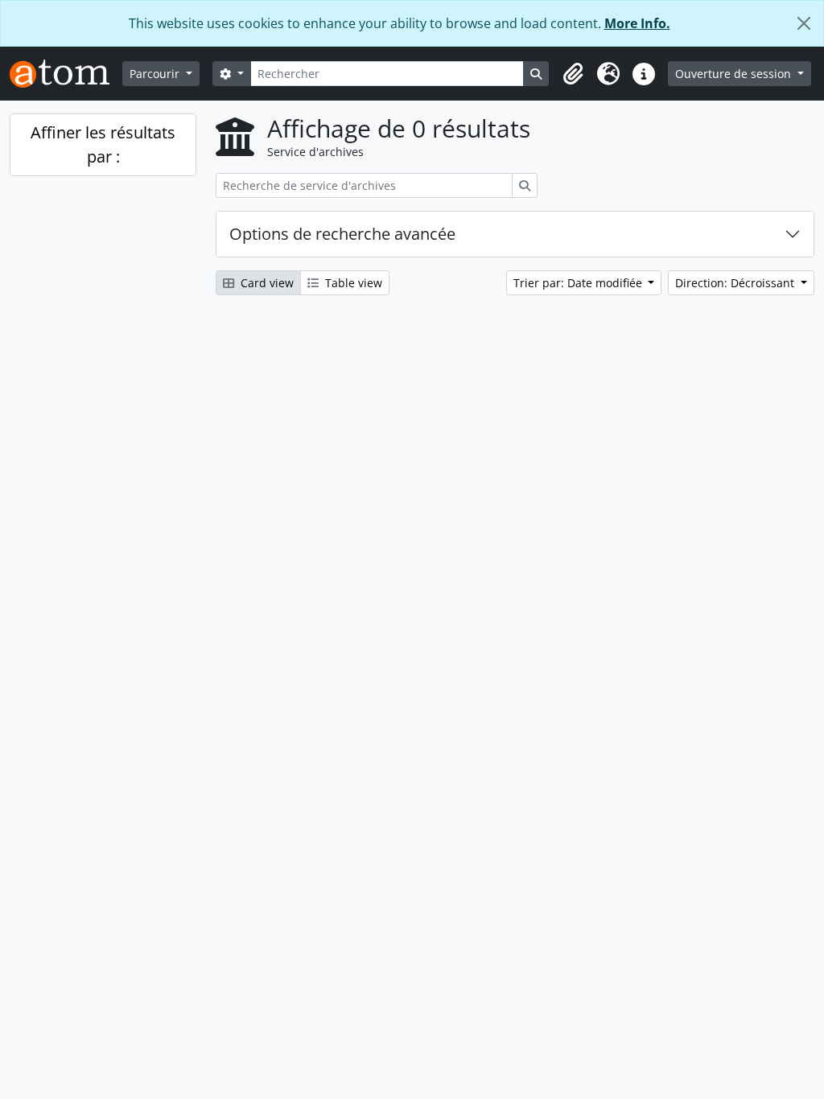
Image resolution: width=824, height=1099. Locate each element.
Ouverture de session (734, 73)
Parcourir (156, 73)
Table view (352, 282)
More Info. (637, 23)
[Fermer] (804, 23)
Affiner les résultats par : (103, 144)
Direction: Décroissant (736, 282)
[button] (573, 74)
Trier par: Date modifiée (579, 282)
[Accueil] (66, 73)
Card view (265, 282)
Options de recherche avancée (342, 234)
